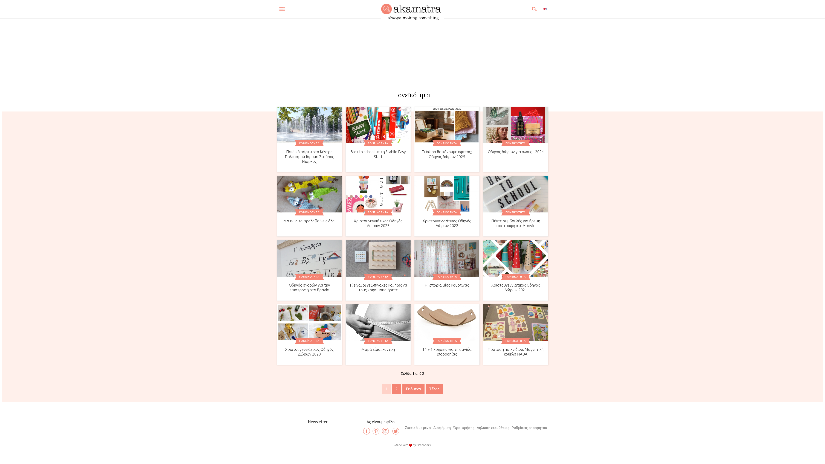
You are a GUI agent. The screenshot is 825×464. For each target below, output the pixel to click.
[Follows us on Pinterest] (376, 431)
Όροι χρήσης (463, 428)
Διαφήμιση (442, 428)
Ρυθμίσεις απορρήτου (529, 428)
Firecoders (424, 445)
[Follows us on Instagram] (385, 431)
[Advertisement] (412, 59)
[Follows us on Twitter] (395, 431)
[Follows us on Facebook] (366, 431)
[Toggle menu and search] (282, 9)
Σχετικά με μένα (418, 428)
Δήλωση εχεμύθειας (493, 428)
